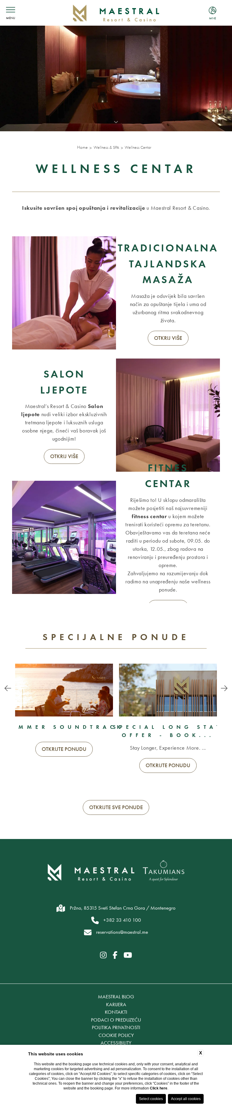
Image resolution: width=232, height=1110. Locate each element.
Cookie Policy (116, 1035)
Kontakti (116, 1012)
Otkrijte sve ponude (116, 807)
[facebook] (115, 955)
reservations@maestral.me (122, 932)
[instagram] (103, 955)
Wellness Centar (138, 147)
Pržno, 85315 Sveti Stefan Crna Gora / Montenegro (123, 908)
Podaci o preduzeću (116, 1020)
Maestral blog (116, 997)
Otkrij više (168, 338)
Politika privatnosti (116, 1027)
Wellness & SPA (106, 147)
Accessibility (116, 1043)
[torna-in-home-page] (116, 13)
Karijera (116, 1004)
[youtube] (128, 955)
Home (82, 147)
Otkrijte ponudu (64, 749)
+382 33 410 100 (122, 920)
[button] (8, 688)
